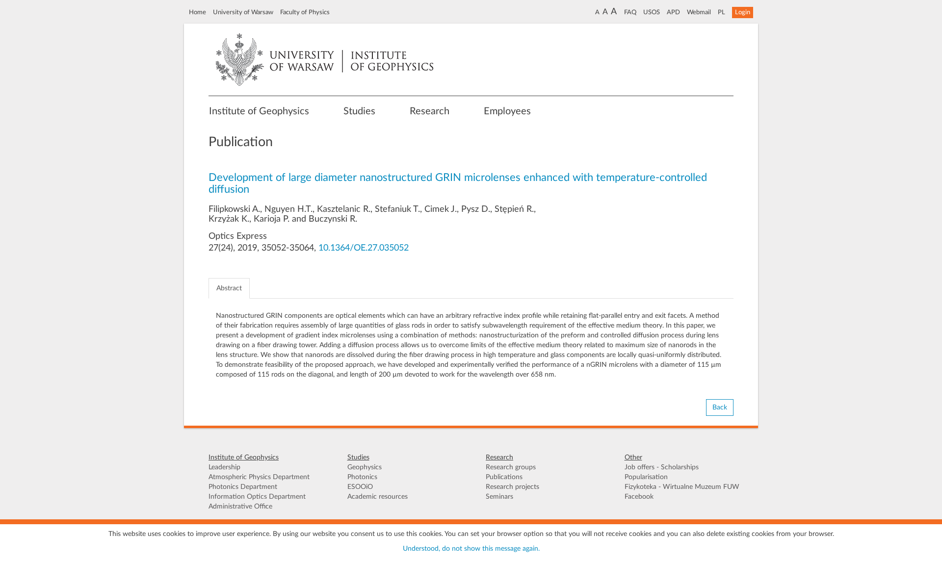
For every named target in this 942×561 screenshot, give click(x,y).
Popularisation (646, 477)
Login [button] (742, 12)
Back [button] (719, 407)
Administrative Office (240, 506)
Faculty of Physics (305, 12)
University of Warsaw (243, 12)
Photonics (362, 477)
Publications (504, 477)
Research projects (512, 487)
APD (673, 12)
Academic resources (377, 496)
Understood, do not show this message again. (471, 548)
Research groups (511, 467)
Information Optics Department (257, 496)
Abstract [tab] (229, 288)
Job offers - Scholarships (662, 467)
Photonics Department (243, 487)
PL (721, 12)
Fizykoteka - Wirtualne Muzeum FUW (682, 487)
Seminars (499, 496)
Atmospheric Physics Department (259, 477)
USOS (651, 12)
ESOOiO (360, 487)
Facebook (639, 496)
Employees (507, 111)
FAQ (630, 12)
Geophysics (364, 467)
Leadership (224, 467)
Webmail (699, 12)
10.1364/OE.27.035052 (363, 248)
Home (197, 12)
